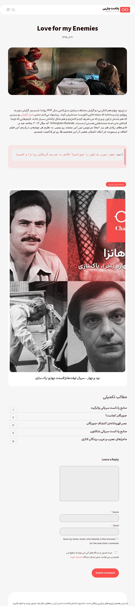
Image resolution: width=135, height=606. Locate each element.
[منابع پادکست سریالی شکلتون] (67, 432)
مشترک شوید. (76, 557)
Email (115, 526)
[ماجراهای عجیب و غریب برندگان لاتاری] (67, 440)
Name (115, 512)
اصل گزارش (26, 114)
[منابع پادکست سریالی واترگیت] (67, 409)
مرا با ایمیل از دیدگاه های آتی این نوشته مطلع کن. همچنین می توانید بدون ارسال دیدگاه (92, 555)
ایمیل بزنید (31, 603)
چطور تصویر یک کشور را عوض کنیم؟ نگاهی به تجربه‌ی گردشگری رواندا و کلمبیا (65, 154)
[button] (8, 9)
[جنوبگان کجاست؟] (67, 416)
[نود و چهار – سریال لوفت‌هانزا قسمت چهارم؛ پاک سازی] (67, 281)
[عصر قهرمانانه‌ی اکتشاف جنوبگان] (67, 424)
